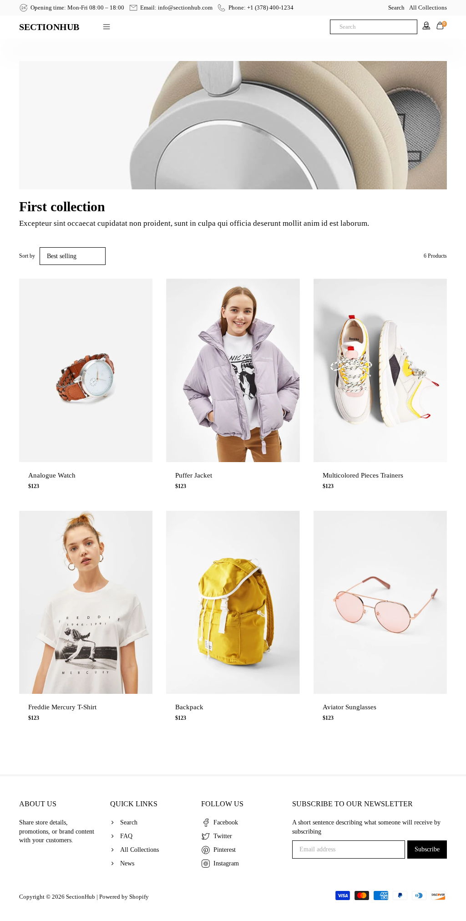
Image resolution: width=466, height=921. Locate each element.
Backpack (189, 707)
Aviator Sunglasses (349, 707)
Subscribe (427, 849)
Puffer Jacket (193, 475)
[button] (25, 361)
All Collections (428, 7)
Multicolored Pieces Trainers (363, 475)
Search (396, 7)
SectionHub (80, 896)
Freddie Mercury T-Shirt (62, 707)
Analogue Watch (52, 475)
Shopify (139, 896)
